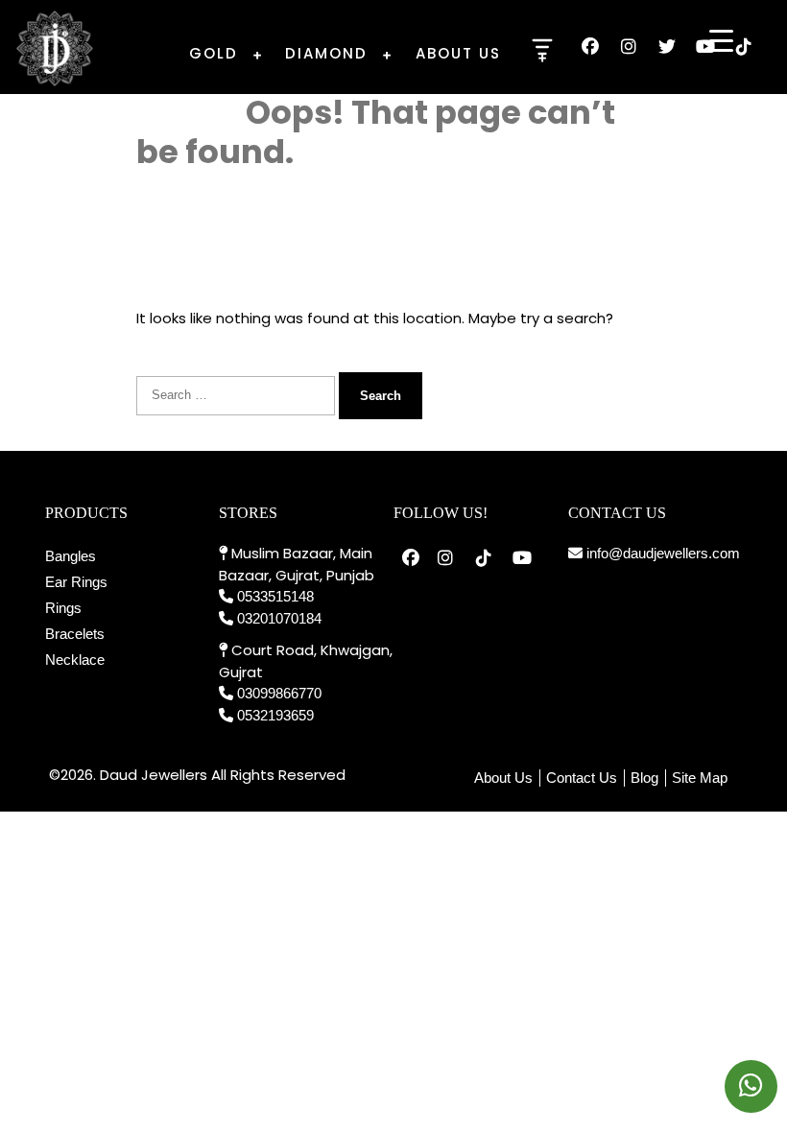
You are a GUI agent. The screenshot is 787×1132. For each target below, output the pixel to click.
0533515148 (275, 596)
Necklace (75, 659)
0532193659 (275, 715)
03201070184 (279, 618)
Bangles (70, 556)
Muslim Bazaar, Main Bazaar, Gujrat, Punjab (296, 564)
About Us (503, 777)
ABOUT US (458, 53)
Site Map (699, 777)
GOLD (213, 53)
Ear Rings (76, 582)
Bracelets (75, 633)
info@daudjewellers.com (661, 553)
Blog (644, 777)
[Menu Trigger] (721, 40)
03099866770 (279, 693)
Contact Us (581, 777)
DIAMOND (326, 53)
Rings (63, 608)
